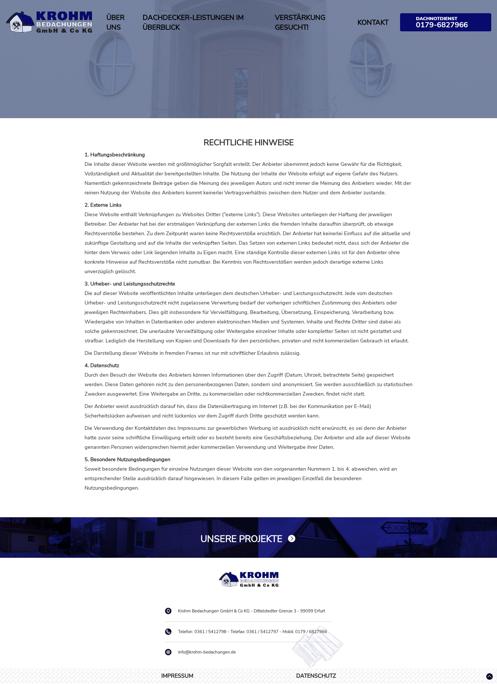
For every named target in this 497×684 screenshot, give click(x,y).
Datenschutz (316, 676)
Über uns (115, 22)
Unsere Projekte (241, 539)
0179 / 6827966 (445, 22)
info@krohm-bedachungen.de (207, 652)
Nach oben (489, 676)
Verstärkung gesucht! (300, 22)
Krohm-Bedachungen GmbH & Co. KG (49, 22)
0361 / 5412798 (210, 632)
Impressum (177, 676)
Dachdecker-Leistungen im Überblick (193, 22)
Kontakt (373, 22)
